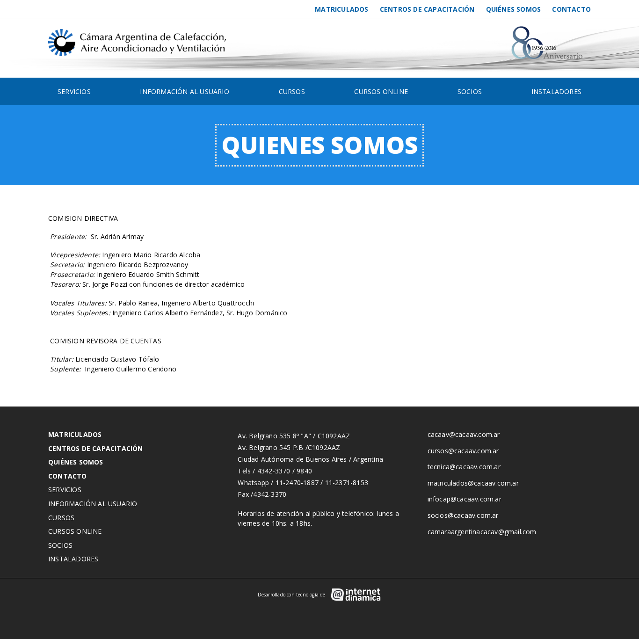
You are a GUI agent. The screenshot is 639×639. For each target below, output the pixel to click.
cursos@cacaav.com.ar (463, 450)
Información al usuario (184, 91)
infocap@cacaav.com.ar (464, 498)
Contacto (571, 9)
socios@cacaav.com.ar (463, 515)
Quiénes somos (513, 9)
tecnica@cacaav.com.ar (464, 466)
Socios (469, 91)
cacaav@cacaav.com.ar (464, 434)
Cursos (292, 91)
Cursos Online (381, 91)
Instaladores (556, 91)
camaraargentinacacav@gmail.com (482, 531)
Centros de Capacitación (427, 9)
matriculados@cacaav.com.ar (473, 483)
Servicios (74, 91)
